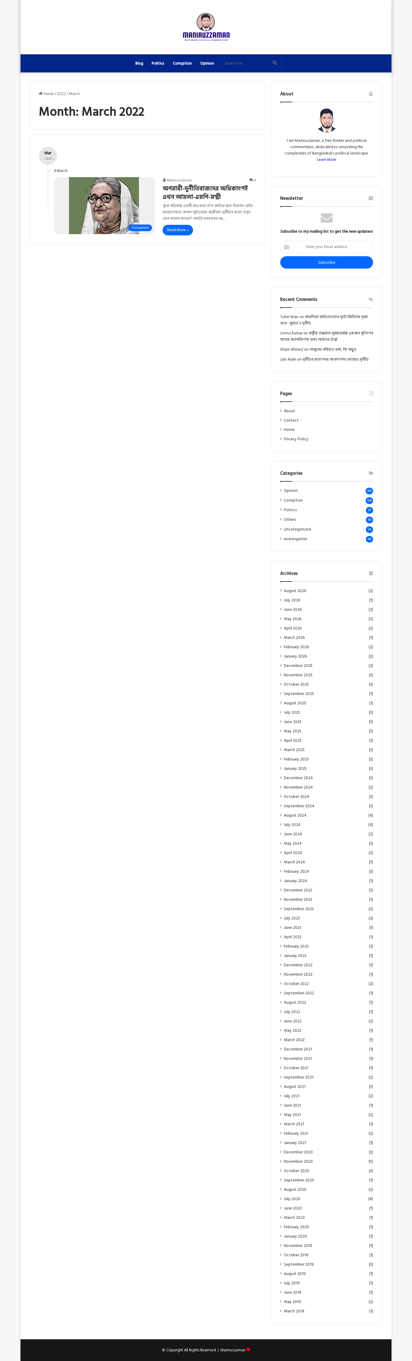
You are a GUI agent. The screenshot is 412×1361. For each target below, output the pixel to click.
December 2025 (298, 666)
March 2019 (294, 1311)
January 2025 (295, 769)
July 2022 (292, 1012)
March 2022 (294, 1040)
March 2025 (294, 750)
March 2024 (294, 862)
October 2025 (296, 684)
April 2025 (293, 741)
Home (48, 94)
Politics (158, 63)
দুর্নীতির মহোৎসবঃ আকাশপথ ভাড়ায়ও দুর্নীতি (336, 359)
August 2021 (295, 1087)
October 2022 (296, 984)
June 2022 (293, 1021)
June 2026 (293, 610)
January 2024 (295, 881)
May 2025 (292, 731)
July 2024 (292, 825)
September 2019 (299, 1264)
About (289, 411)
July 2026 (292, 600)
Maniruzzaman (179, 180)
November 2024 (298, 787)
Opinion (207, 63)
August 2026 (295, 591)
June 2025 (293, 722)
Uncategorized (297, 529)
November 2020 (298, 1162)
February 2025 (296, 759)
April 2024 (293, 853)
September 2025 (299, 694)
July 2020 (292, 1199)
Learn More (326, 159)
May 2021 (292, 1115)
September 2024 (299, 806)
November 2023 (298, 900)
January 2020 (295, 1236)
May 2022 (292, 1031)
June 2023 (292, 928)
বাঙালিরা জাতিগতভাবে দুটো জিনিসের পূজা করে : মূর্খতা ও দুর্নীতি (324, 320)
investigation (295, 539)
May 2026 (292, 619)
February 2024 (296, 872)
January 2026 (295, 656)
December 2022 (298, 965)
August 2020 (295, 1190)
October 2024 (296, 797)
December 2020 (298, 1152)
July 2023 (292, 918)
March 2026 (294, 638)
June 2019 (292, 1292)
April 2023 (292, 937)
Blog (139, 63)
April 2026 (293, 628)
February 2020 (296, 1227)
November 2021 (298, 1059)
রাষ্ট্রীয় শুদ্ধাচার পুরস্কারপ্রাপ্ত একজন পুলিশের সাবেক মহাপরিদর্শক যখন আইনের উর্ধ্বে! (326, 336)
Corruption (182, 63)
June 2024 (293, 834)
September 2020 (299, 1180)
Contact (291, 420)
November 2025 (298, 675)
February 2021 (296, 1133)
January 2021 (295, 1143)
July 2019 (292, 1283)
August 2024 (295, 815)
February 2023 (296, 946)
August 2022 (295, 1002)
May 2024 (293, 843)
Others (290, 520)
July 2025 (292, 712)
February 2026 (296, 647)
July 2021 (291, 1096)
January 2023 (295, 956)
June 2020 (293, 1208)
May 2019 (292, 1302)
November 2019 (298, 1246)
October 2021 (296, 1068)
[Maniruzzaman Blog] (206, 27)
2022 (61, 94)
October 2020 (296, 1171)
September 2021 (298, 1077)
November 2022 (298, 974)
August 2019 (295, 1274)
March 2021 (294, 1124)
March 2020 (294, 1218)
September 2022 (299, 993)
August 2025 (295, 703)
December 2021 (298, 1049)
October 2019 (296, 1255)
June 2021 (292, 1105)
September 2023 (299, 909)
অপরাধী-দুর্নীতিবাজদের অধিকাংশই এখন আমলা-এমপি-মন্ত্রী (205, 193)
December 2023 (298, 890)
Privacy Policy (296, 439)
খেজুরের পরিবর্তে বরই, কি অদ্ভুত (333, 349)
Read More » (178, 230)
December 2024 (298, 778)
